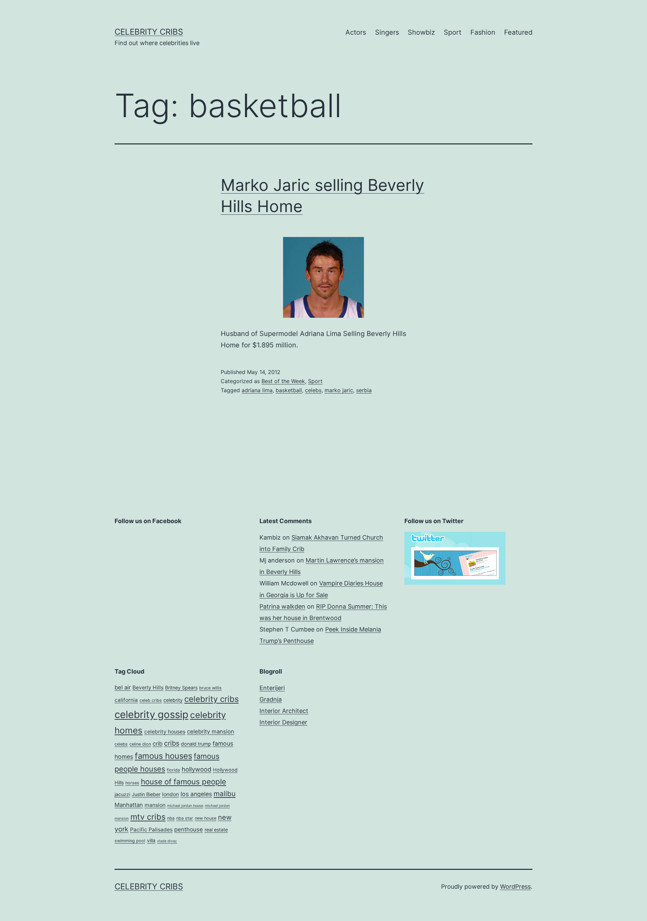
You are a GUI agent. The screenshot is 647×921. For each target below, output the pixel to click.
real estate (216, 829)
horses (132, 782)
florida (173, 770)
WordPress (515, 886)
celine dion (140, 744)
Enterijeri (272, 687)
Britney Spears (181, 687)
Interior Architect (283, 710)
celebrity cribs (211, 699)
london (170, 794)
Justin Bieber (146, 794)
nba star (184, 818)
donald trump (196, 744)
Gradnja (270, 699)
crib (157, 743)
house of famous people (183, 781)
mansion (155, 805)
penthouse (188, 829)
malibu (225, 793)
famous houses (163, 756)
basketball (289, 390)
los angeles (196, 793)
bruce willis (210, 687)
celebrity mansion (210, 731)
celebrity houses (164, 731)
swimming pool (130, 840)
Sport (452, 32)
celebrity (173, 700)
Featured (518, 32)
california (126, 700)
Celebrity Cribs (149, 32)
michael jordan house (185, 806)
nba (171, 818)
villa (151, 840)
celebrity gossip (151, 714)
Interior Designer (283, 722)
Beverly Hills (147, 687)
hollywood (196, 769)
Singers (387, 32)
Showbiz (421, 32)
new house (205, 818)
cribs (171, 743)
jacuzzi (122, 794)
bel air (123, 687)
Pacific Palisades (151, 829)
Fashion (482, 32)
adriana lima (257, 390)
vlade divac (167, 841)
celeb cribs (151, 700)
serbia (364, 390)
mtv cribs (147, 817)
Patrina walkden (282, 606)
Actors (355, 32)
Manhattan (129, 804)
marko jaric (339, 390)
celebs (313, 390)
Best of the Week (283, 381)
